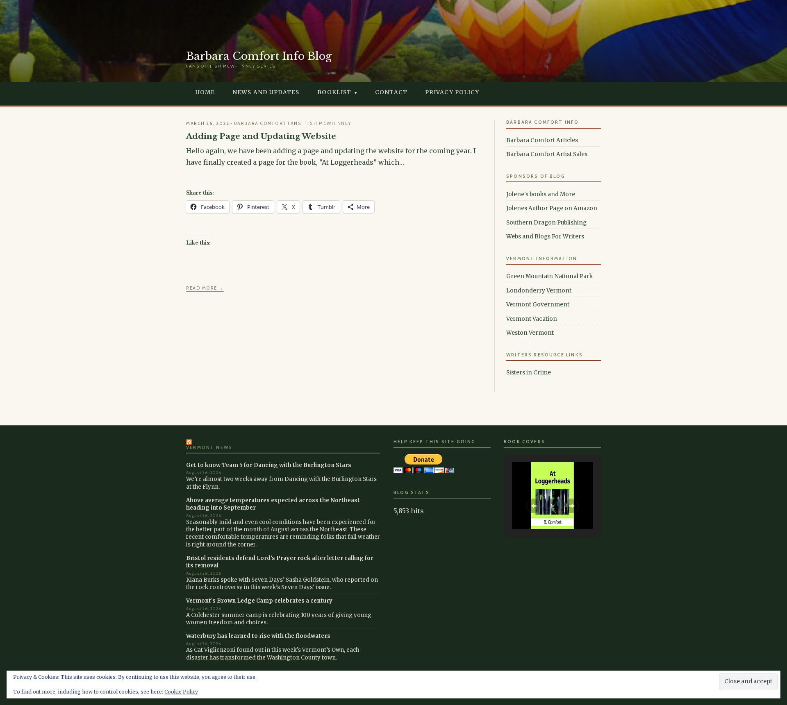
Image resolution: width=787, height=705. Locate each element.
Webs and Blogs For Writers (545, 236)
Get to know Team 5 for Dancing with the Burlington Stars (268, 465)
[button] (533, 506)
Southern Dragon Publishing (546, 222)
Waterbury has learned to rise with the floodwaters (258, 635)
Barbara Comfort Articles (542, 140)
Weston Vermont (530, 332)
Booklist (334, 92)
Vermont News (209, 447)
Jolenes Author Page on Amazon (551, 208)
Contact (391, 92)
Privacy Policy (452, 92)
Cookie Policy (181, 692)
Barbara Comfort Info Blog (259, 56)
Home (205, 92)
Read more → (205, 288)
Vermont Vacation (531, 318)
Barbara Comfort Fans (267, 123)
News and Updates (265, 92)
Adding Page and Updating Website (261, 136)
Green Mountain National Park (549, 276)
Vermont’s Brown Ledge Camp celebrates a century (259, 600)
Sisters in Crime (528, 372)
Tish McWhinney (328, 123)
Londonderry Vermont (538, 290)
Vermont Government (537, 304)
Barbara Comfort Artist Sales (546, 154)
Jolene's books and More (540, 194)
